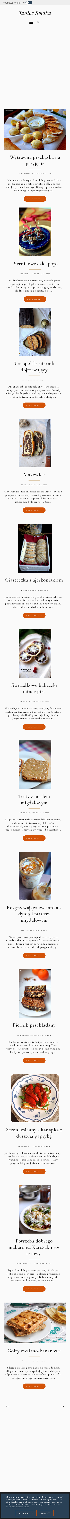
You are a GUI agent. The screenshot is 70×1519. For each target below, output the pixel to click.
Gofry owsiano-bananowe (34, 1351)
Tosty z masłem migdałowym (34, 799)
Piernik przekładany (34, 1025)
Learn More (26, 1513)
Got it (45, 1513)
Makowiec (34, 475)
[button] (17, 20)
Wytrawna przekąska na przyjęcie (35, 160)
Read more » (35, 199)
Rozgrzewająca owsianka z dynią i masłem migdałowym (34, 913)
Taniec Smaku (35, 12)
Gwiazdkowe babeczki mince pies (34, 688)
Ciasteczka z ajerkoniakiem (34, 580)
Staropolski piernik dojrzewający (34, 366)
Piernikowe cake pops (35, 263)
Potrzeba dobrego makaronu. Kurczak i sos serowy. (34, 1247)
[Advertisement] (35, 69)
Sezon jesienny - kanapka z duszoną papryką (34, 1133)
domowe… (48, 607)
